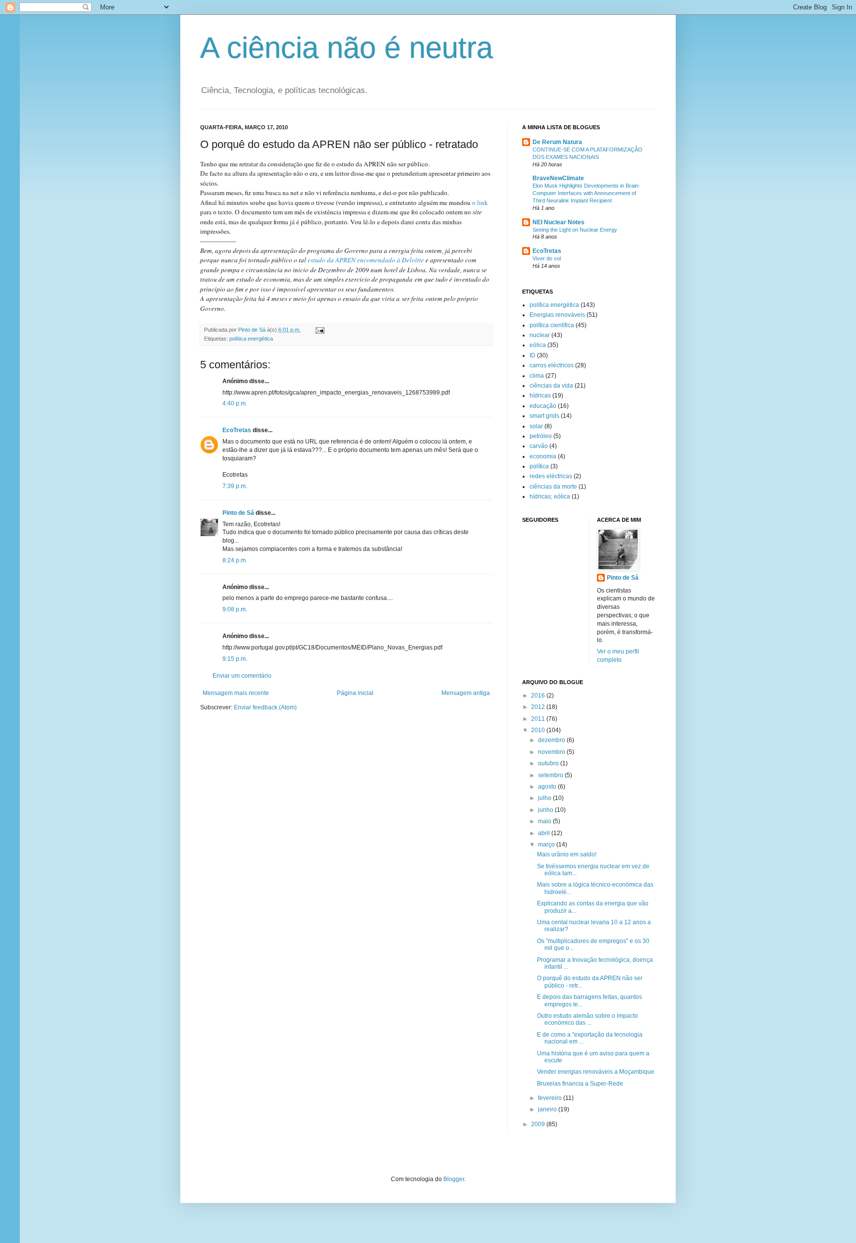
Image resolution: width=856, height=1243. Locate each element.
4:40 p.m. (234, 403)
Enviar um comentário (242, 675)
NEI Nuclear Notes (559, 222)
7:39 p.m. (234, 486)
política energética (251, 339)
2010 (538, 730)
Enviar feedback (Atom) (265, 707)
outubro (549, 763)
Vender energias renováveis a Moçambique (595, 1071)
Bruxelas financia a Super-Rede (580, 1083)
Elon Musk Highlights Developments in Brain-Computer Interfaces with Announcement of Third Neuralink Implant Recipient (586, 193)
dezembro (552, 740)
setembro (551, 775)
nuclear (540, 335)
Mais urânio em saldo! (566, 854)
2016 (538, 695)
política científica (552, 325)
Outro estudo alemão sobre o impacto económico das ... (587, 1019)
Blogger (453, 1179)
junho (546, 809)
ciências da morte (553, 486)
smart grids (544, 415)
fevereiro (550, 1097)
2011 (538, 718)
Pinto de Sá (238, 512)
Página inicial (355, 693)
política (539, 466)
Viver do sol (547, 258)
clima (537, 375)
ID (532, 355)
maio (545, 821)
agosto (548, 786)
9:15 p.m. (234, 658)
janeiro (548, 1109)
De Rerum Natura (557, 142)
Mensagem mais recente (236, 693)
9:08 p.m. (234, 609)
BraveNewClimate (558, 178)
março (547, 844)
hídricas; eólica (550, 496)
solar (536, 426)
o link (480, 202)
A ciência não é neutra (346, 47)
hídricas (540, 395)
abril (544, 833)
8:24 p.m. (234, 560)
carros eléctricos (552, 365)
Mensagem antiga (465, 693)
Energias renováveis (557, 314)
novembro (552, 751)
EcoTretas (236, 430)
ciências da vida (551, 385)
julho (545, 798)
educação (543, 405)
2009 (538, 1124)
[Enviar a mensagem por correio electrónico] (319, 330)
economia (543, 456)
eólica (538, 345)
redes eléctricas (551, 476)
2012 (538, 706)
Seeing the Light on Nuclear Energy (575, 230)
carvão (539, 446)
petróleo (541, 436)
